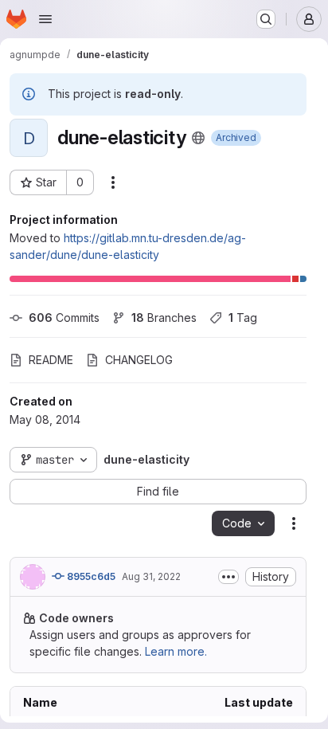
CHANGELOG (139, 359)
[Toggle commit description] (228, 577)
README (51, 359)
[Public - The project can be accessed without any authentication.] (198, 137)
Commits (64, 317)
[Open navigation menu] (45, 19)
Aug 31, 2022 (151, 576)
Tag (242, 317)
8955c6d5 (89, 576)
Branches (164, 317)
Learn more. (176, 651)
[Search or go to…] (265, 19)
